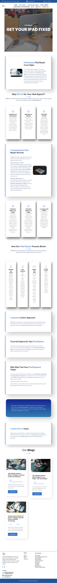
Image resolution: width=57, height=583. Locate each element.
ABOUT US (38, 6)
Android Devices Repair (33, 5)
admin (10, 480)
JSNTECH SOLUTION (33, 580)
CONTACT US (45, 6)
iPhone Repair (19, 481)
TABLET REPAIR (44, 5)
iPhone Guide (12, 481)
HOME (15, 5)
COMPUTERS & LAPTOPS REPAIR (21, 6)
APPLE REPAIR (22, 5)
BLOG (32, 6)
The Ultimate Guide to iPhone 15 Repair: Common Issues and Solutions (16, 475)
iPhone (35, 483)
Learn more (12, 491)
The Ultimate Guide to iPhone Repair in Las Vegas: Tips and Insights (39, 477)
